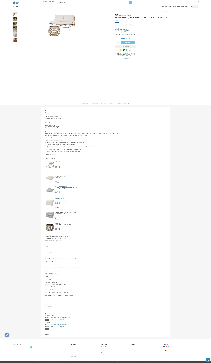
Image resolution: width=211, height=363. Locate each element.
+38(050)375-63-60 (53, 1)
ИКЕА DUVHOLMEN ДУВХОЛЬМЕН (61, 186)
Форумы (186, 6)
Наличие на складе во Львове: (121, 30)
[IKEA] (117, 23)
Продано (116, 14)
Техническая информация (99, 103)
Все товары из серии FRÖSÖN (121, 31)
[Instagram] (166, 346)
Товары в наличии (172, 6)
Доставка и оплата (180, 6)
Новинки (162, 6)
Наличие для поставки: (119, 28)
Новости (72, 348)
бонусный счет (125, 53)
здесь (131, 55)
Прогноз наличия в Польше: (120, 29)
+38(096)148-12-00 (45, 1)
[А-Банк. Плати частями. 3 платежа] (127, 50)
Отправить (31, 347)
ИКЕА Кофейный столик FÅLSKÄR (57, 319)
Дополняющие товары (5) (123, 103)
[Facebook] (164, 346)
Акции (166, 6)
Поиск (130, 2)
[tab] (86, 104)
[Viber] (170, 346)
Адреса (102, 350)
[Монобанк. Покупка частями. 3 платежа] (123, 50)
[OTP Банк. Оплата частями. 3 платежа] (130, 50)
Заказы (102, 348)
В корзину (127, 42)
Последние (103, 352)
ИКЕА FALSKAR (57, 223)
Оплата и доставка (135, 348)
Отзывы (111, 103)
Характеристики (85, 103)
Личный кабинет (188, 3)
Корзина (102, 354)
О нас (191, 6)
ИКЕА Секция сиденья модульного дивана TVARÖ (60, 317)
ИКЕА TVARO (57, 161)
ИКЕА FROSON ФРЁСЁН (59, 173)
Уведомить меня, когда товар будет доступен (126, 34)
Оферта (132, 350)
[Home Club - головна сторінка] (16, 2)
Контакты (72, 346)
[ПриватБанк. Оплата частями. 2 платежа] (120, 50)
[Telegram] (168, 346)
